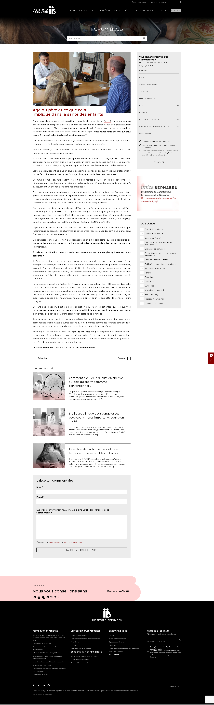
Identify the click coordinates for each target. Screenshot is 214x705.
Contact (175, 10)
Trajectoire (112, 645)
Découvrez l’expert (153, 238)
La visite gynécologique (79, 635)
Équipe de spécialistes (116, 642)
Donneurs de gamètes (154, 249)
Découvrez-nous (144, 10)
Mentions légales (54, 691)
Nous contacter (118, 591)
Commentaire (44, 513)
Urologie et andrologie (154, 303)
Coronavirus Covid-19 (154, 234)
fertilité (107, 121)
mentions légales (54, 542)
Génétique (149, 277)
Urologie (74, 645)
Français (152, 2)
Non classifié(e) (151, 294)
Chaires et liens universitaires (81, 663)
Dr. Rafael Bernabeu (43, 347)
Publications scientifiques (80, 659)
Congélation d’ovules (40, 674)
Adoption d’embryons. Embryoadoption (47, 653)
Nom (39, 487)
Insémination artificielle (155, 290)
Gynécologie (150, 286)
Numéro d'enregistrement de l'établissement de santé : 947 (113, 691)
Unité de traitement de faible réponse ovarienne (49, 662)
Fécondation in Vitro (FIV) (42, 643)
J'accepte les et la (60, 542)
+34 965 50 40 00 (140, 2)
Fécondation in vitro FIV (155, 268)
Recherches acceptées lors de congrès (84, 656)
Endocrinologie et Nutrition (156, 260)
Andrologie (75, 642)
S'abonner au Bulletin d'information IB (156, 141)
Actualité (114, 654)
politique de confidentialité (73, 542)
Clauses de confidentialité (74, 691)
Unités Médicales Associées (114, 10)
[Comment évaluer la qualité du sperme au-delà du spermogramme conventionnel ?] (49, 386)
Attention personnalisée (117, 638)
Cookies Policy (39, 691)
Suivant (122, 358)
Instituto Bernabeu (44, 10)
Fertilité (148, 273)
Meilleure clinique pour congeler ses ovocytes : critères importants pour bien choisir (96, 417)
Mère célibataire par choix (42, 665)
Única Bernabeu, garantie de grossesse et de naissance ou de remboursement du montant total (49, 637)
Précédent (43, 358)
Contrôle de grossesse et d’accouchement (85, 638)
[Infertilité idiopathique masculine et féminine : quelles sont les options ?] (49, 455)
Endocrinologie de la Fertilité (81, 649)
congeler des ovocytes (99, 171)
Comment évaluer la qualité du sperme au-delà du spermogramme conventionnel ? (96, 381)
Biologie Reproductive (154, 229)
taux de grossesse (116, 125)
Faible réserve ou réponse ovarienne (160, 264)
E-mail (40, 497)
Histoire (111, 635)
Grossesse (149, 281)
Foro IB (162, 10)
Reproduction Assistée (82, 10)
